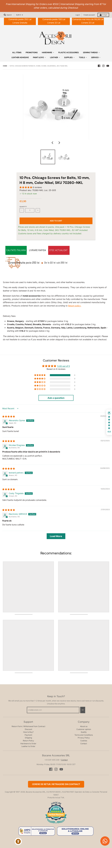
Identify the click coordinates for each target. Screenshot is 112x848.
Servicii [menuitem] (94, 57)
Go (83, 710)
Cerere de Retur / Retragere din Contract (56, 784)
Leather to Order (28, 746)
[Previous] (53, 143)
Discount (28, 729)
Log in (78, 15)
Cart (104, 15)
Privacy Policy (84, 738)
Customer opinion (83, 729)
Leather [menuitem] (54, 57)
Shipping (28, 738)
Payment (28, 735)
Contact (83, 743)
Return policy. (74, 305)
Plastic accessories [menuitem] (68, 52)
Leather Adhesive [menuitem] (20, 57)
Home (5, 66)
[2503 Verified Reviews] (56, 824)
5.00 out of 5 (63, 366)
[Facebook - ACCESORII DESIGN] (99, 65)
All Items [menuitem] (16, 52)
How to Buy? (28, 732)
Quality (84, 732)
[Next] (59, 143)
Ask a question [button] (56, 397)
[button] (26, 187)
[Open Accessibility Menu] (18, 841)
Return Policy (28, 741)
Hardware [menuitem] (47, 52)
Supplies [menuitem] (68, 57)
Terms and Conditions (84, 735)
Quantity (23, 206)
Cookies (83, 741)
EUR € (18, 15)
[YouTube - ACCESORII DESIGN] (107, 65)
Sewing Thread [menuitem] (90, 52)
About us (83, 726)
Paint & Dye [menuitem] (38, 57)
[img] (8, 416)
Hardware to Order (28, 743)
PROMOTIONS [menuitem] (32, 52)
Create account (89, 15)
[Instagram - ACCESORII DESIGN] (103, 65)
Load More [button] (56, 536)
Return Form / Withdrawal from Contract (28, 726)
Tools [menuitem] (82, 57)
